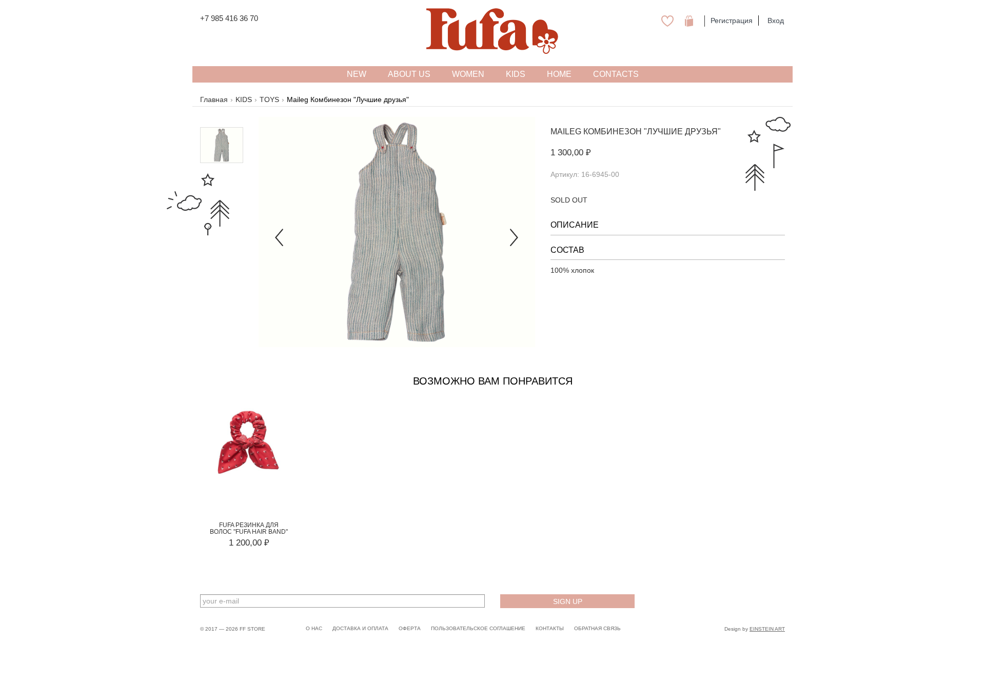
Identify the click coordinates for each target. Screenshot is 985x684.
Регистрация (732, 20)
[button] (279, 232)
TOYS (269, 99)
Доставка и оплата (360, 628)
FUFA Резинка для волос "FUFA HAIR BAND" (249, 528)
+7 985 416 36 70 (229, 18)
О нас (314, 628)
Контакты (550, 628)
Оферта (410, 628)
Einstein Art (767, 629)
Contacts (616, 74)
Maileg (565, 131)
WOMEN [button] (468, 74)
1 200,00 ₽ (249, 543)
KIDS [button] (515, 74)
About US (409, 74)
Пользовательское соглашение (478, 628)
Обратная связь (597, 628)
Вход (775, 20)
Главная (214, 99)
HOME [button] (559, 74)
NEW (356, 74)
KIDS (243, 99)
